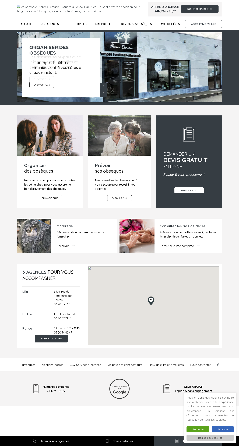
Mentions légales (52, 365)
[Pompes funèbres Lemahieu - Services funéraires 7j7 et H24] (82, 9)
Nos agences (49, 24)
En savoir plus (50, 198)
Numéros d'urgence (199, 9)
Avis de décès (170, 24)
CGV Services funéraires (85, 365)
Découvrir (63, 246)
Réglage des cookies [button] (210, 437)
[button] (103, 86)
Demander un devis (189, 190)
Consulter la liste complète (177, 246)
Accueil (26, 24)
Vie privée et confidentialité (124, 365)
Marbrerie (103, 24)
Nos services (77, 24)
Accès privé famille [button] (203, 24)
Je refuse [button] (222, 429)
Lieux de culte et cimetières (166, 365)
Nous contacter (51, 338)
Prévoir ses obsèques (136, 24)
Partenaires (27, 365)
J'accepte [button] (197, 429)
